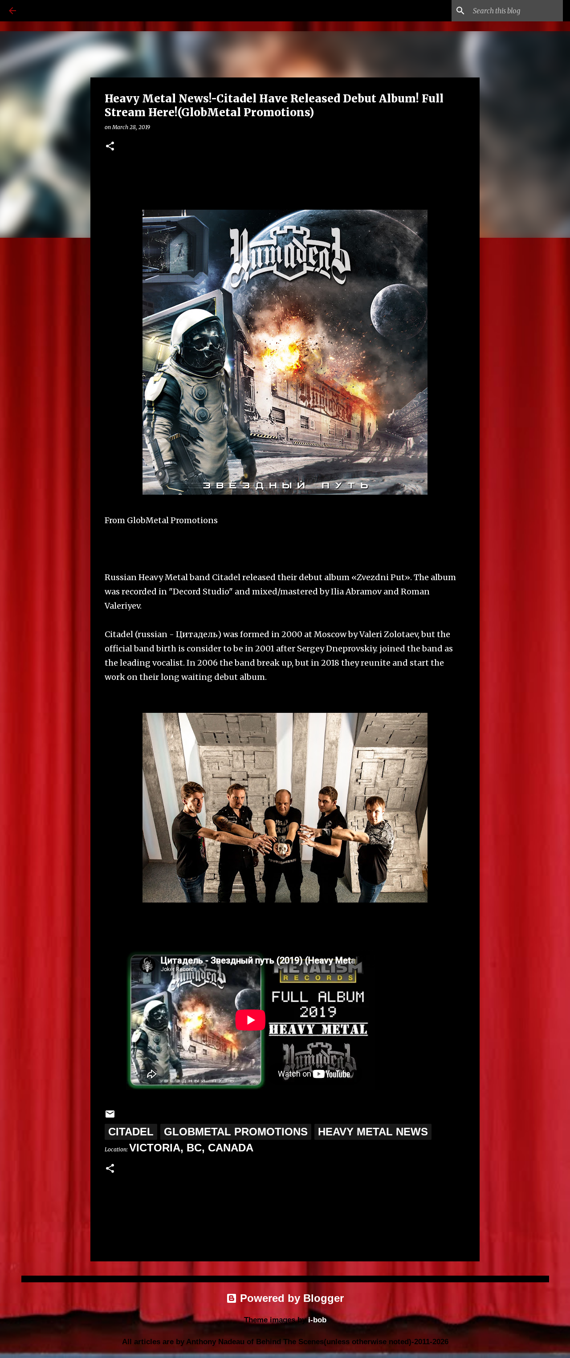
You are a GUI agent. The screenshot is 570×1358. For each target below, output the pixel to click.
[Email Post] (110, 1116)
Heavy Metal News (373, 1132)
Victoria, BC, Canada (191, 1148)
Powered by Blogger (290, 1298)
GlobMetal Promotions (236, 1132)
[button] (110, 147)
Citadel (131, 1132)
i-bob (317, 1320)
